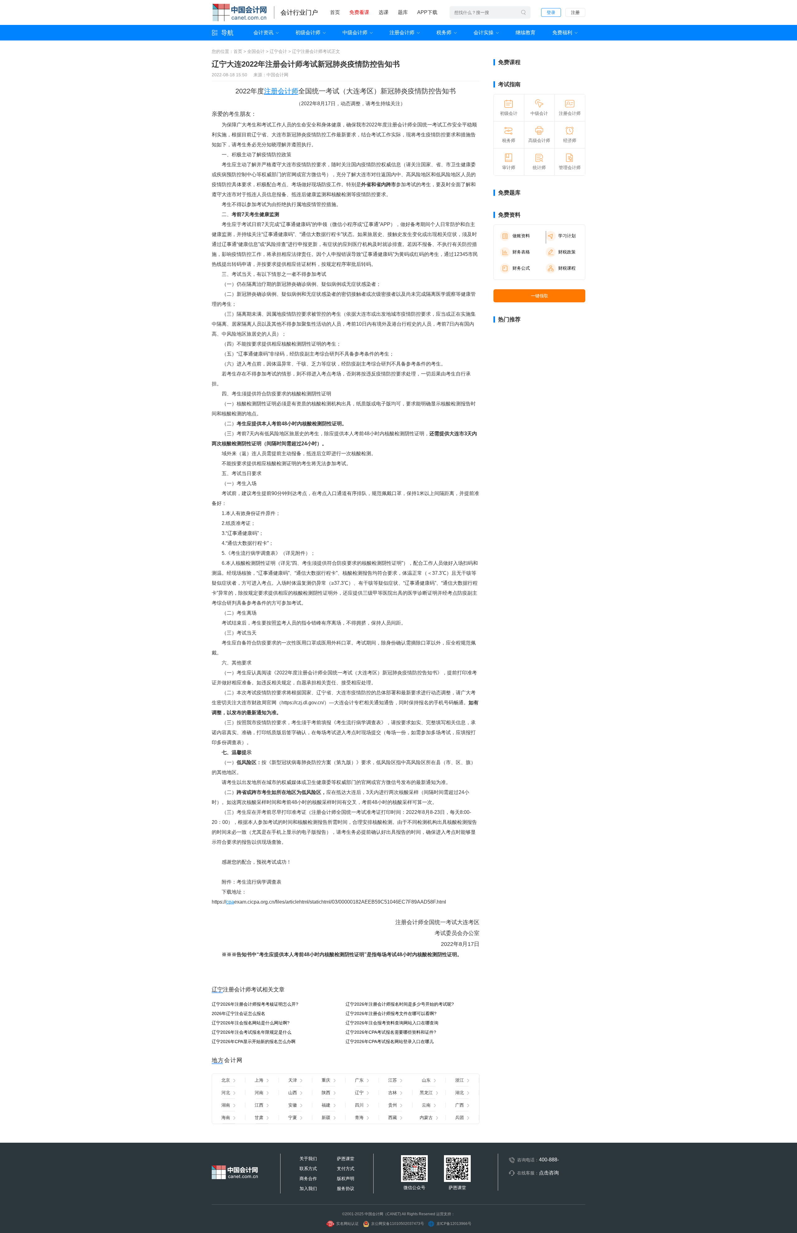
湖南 (225, 1105)
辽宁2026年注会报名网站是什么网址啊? (251, 1022)
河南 (259, 1092)
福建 (326, 1105)
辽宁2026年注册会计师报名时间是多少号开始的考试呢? (400, 1004)
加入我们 (308, 1188)
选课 (384, 12)
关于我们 (308, 1158)
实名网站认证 (347, 1223)
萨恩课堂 (345, 1158)
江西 (259, 1105)
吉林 (392, 1092)
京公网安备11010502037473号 (397, 1223)
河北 (225, 1092)
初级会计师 (307, 32)
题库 (403, 12)
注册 (575, 12)
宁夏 (292, 1117)
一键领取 (539, 295)
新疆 (326, 1117)
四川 (359, 1105)
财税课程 (567, 268)
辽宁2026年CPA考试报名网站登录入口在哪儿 (390, 1041)
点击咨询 (549, 1172)
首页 (335, 12)
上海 (259, 1080)
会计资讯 (263, 32)
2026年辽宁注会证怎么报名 (238, 1013)
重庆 (326, 1080)
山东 (426, 1080)
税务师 (443, 32)
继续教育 (525, 32)
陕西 (326, 1092)
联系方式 (308, 1168)
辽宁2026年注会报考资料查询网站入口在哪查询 (392, 1022)
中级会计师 (354, 32)
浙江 (459, 1080)
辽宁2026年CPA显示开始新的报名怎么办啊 (253, 1041)
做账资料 (521, 235)
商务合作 (308, 1178)
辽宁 (359, 1092)
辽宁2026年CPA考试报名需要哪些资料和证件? (391, 1032)
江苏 (392, 1080)
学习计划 (567, 235)
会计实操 (483, 32)
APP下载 (427, 12)
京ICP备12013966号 (453, 1223)
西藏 (392, 1117)
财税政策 (567, 251)
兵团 (459, 1117)
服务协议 (345, 1188)
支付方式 (345, 1168)
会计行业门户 (299, 12)
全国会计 (256, 51)
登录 (551, 12)
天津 (292, 1080)
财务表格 (521, 251)
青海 (359, 1117)
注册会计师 (401, 32)
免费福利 (562, 32)
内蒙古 (426, 1117)
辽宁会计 (278, 51)
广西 (459, 1105)
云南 (426, 1105)
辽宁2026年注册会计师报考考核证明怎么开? (255, 1004)
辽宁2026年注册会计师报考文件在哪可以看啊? (391, 1013)
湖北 (459, 1092)
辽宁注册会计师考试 (311, 51)
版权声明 (345, 1178)
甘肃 (259, 1117)
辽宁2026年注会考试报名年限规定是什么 (251, 1032)
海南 (225, 1117)
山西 (292, 1092)
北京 (225, 1080)
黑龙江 (426, 1092)
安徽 (292, 1105)
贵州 (392, 1105)
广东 (359, 1080)
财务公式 (521, 268)
